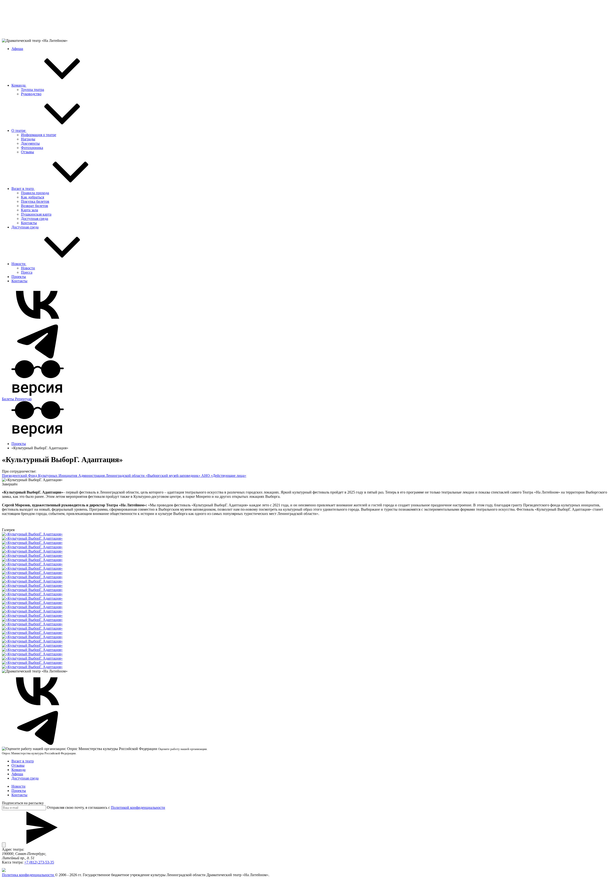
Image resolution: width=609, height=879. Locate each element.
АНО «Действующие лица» (223, 476)
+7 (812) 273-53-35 (39, 862)
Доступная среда (34, 219)
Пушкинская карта (36, 214)
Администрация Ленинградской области (112, 476)
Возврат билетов (34, 206)
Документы (30, 143)
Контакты (29, 223)
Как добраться (32, 197)
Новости (18, 264)
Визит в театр (23, 189)
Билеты (8, 399)
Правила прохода (35, 193)
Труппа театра (32, 90)
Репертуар (23, 399)
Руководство (31, 94)
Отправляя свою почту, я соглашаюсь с (106, 807)
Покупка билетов (35, 201)
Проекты (18, 277)
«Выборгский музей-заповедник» (173, 476)
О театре (18, 130)
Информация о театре (38, 135)
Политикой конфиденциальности (138, 807)
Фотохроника (32, 148)
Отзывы (27, 152)
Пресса (26, 272)
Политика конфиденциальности (28, 875)
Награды (28, 139)
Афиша (17, 49)
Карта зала (29, 210)
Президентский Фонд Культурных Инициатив (40, 476)
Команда (18, 85)
